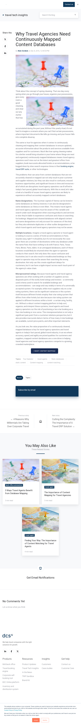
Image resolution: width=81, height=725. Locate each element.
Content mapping (36, 363)
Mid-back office (9, 664)
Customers (46, 664)
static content (21, 363)
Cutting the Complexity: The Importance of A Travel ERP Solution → (63, 423)
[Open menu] (77, 4)
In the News (27, 672)
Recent (19, 378)
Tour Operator (28, 359)
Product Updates (29, 664)
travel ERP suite (22, 169)
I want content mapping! (44, 351)
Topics (28, 378)
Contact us (69, 4)
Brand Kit (26, 680)
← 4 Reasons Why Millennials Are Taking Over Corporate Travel (18, 423)
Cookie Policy (8, 710)
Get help (65, 659)
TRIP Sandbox (28, 676)
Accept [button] (36, 720)
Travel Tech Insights (30, 668)
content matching (53, 363)
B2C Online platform (11, 682)
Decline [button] (45, 720)
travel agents (42, 359)
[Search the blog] (75, 14)
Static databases (57, 359)
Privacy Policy (18, 710)
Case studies (47, 668)
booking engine (67, 166)
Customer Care (67, 668)
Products (7, 659)
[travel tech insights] (40, 421)
